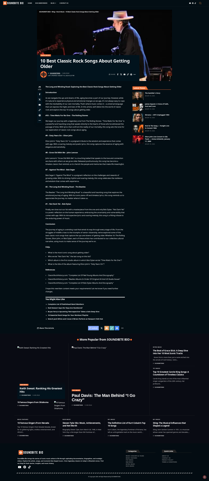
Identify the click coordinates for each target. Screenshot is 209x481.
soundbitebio (55, 73)
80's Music (156, 419)
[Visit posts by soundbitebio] (43, 74)
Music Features (22, 419)
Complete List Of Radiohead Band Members (66, 304)
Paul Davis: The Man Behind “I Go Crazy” (103, 397)
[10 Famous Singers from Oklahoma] (59, 406)
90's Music (111, 419)
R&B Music (24, 385)
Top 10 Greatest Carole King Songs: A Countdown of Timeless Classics (171, 373)
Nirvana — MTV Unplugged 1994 (157, 115)
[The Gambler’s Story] (137, 96)
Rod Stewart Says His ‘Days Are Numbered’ (65, 308)
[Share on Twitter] (121, 74)
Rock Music (45, 55)
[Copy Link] (127, 74)
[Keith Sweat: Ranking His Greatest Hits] (41, 372)
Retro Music (157, 347)
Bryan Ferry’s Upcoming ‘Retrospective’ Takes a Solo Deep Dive (73, 311)
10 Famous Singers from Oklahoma (32, 402)
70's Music (76, 390)
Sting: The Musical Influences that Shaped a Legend (169, 424)
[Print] (131, 74)
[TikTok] (195, 3)
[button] (202, 3)
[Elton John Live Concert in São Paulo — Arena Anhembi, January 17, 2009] (137, 140)
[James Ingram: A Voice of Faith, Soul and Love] (137, 107)
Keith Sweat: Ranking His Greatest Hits (41, 390)
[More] (134, 74)
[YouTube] (190, 3)
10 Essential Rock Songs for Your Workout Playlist (68, 315)
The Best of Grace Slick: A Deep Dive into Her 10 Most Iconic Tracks (170, 352)
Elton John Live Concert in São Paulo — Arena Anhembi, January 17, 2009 (157, 139)
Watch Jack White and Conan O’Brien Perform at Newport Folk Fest (75, 319)
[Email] (124, 74)
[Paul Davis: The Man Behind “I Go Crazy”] (109, 368)
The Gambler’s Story (152, 93)
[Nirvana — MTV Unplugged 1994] (137, 118)
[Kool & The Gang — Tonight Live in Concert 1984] (137, 129)
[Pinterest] (192, 3)
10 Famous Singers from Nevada (33, 423)
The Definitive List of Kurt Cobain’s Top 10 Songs (126, 424)
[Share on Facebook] (117, 74)
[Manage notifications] (204, 477)
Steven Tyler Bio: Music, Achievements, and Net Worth (82, 424)
